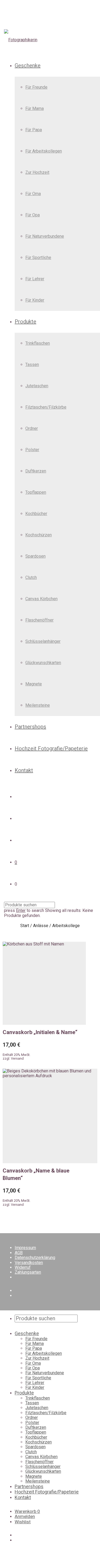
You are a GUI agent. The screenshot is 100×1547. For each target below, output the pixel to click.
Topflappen (35, 492)
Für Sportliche (38, 257)
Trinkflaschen (37, 343)
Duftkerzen (35, 471)
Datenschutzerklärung (35, 1257)
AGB (19, 1252)
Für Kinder (34, 300)
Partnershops (30, 726)
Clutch (31, 577)
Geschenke (28, 65)
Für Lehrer (34, 278)
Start (24, 925)
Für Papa (33, 129)
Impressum (25, 1247)
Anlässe (40, 925)
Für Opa (32, 214)
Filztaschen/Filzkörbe (45, 407)
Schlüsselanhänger (43, 641)
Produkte (25, 321)
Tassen (32, 364)
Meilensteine (37, 705)
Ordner (31, 428)
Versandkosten (29, 1262)
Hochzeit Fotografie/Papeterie (51, 748)
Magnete (33, 683)
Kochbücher (36, 513)
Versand (17, 1058)
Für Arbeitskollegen (43, 151)
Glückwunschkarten (43, 662)
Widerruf (23, 1267)
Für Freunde (36, 87)
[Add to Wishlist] (83, 1030)
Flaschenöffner (39, 620)
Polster (32, 449)
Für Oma (33, 193)
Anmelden (25, 1516)
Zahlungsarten (28, 1272)
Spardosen (35, 556)
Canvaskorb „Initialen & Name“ (40, 1032)
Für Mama (34, 108)
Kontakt (24, 770)
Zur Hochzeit (37, 172)
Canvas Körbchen (41, 598)
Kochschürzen (38, 534)
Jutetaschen (36, 385)
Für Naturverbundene (44, 236)
